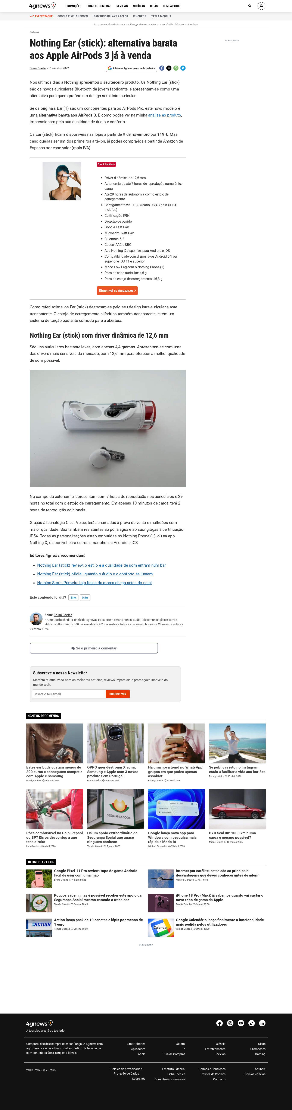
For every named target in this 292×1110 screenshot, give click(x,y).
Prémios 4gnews (254, 1074)
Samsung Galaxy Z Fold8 (111, 16)
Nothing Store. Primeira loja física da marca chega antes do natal (94, 583)
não (85, 597)
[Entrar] (261, 6)
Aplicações (138, 1049)
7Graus (51, 1070)
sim (73, 597)
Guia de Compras (173, 1054)
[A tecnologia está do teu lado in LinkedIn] (262, 1023)
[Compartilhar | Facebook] (161, 68)
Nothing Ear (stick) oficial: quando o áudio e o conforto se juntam (95, 574)
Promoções (73, 6)
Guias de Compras (99, 6)
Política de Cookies (213, 1074)
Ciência (220, 1044)
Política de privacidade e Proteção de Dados (126, 1071)
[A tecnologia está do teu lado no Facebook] (219, 1023)
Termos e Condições (212, 1069)
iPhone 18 (139, 16)
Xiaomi (180, 1044)
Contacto (219, 1079)
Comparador (171, 6)
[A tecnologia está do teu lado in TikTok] (251, 1023)
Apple (141, 1054)
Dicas (154, 6)
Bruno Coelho (38, 68)
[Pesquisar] (250, 6)
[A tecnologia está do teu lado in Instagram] (230, 1023)
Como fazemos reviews (170, 1079)
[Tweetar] (168, 68)
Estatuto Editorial (173, 1069)
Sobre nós (138, 1078)
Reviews (122, 6)
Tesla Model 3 (161, 16)
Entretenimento (215, 1049)
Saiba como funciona (186, 24)
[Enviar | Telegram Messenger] (183, 68)
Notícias (139, 6)
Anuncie (260, 1069)
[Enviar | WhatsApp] (175, 68)
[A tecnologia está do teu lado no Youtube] (241, 1023)
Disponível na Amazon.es (116, 291)
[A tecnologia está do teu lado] (43, 5)
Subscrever (117, 694)
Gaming (260, 1054)
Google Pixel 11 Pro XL (73, 16)
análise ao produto (164, 115)
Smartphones (136, 1044)
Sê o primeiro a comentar (96, 648)
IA (184, 1049)
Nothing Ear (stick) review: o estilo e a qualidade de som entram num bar (101, 565)
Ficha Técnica (176, 1074)
